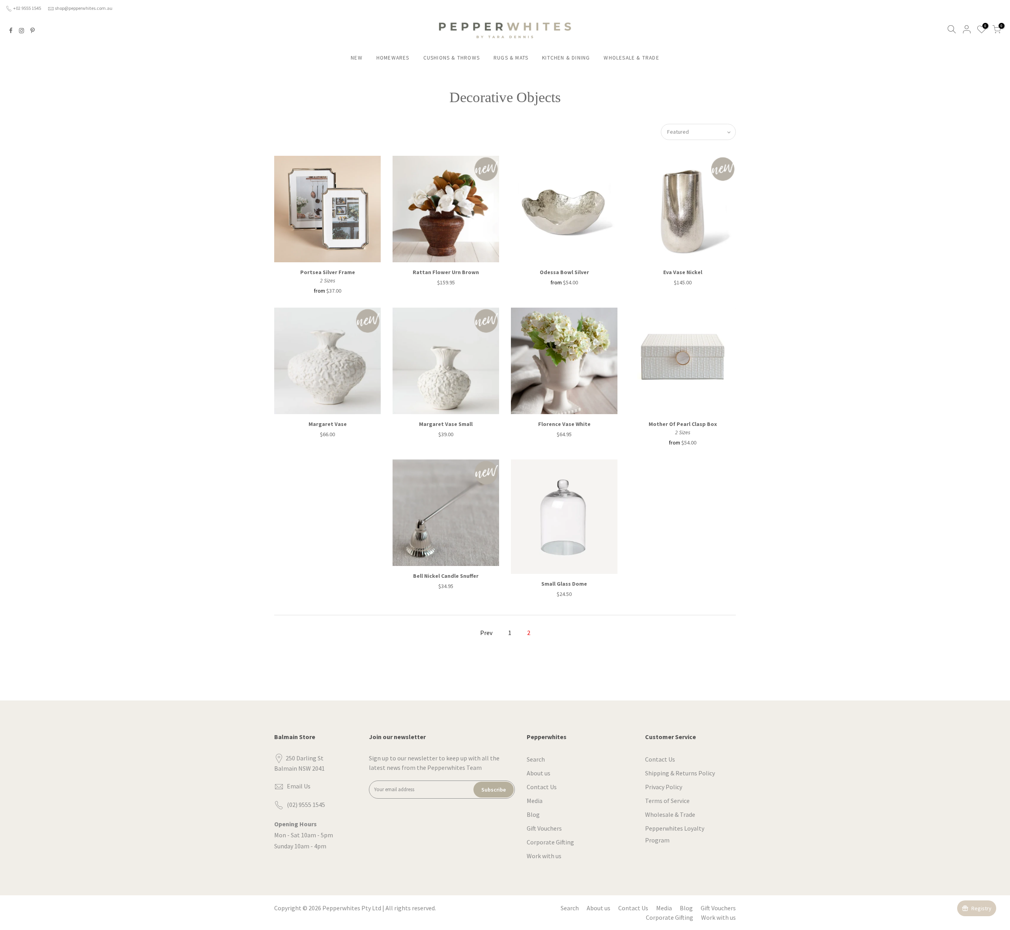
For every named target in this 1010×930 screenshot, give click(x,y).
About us (538, 773)
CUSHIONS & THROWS (451, 57)
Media (534, 801)
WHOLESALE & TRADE (631, 57)
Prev (486, 633)
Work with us (544, 856)
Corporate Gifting (550, 842)
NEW (357, 57)
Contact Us (542, 787)
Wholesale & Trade (670, 814)
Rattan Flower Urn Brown (446, 272)
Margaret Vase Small (446, 424)
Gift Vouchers (544, 828)
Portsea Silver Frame (327, 272)
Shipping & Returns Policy (680, 773)
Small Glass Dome (564, 583)
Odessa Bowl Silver (564, 272)
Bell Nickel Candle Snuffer (446, 575)
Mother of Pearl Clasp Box (683, 424)
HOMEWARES (393, 57)
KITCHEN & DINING (566, 57)
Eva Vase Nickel (682, 272)
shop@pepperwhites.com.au (83, 8)
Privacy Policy (663, 787)
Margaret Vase (328, 424)
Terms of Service (667, 801)
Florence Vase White (564, 424)
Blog (533, 814)
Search (536, 759)
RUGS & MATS (511, 57)
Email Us (298, 786)
